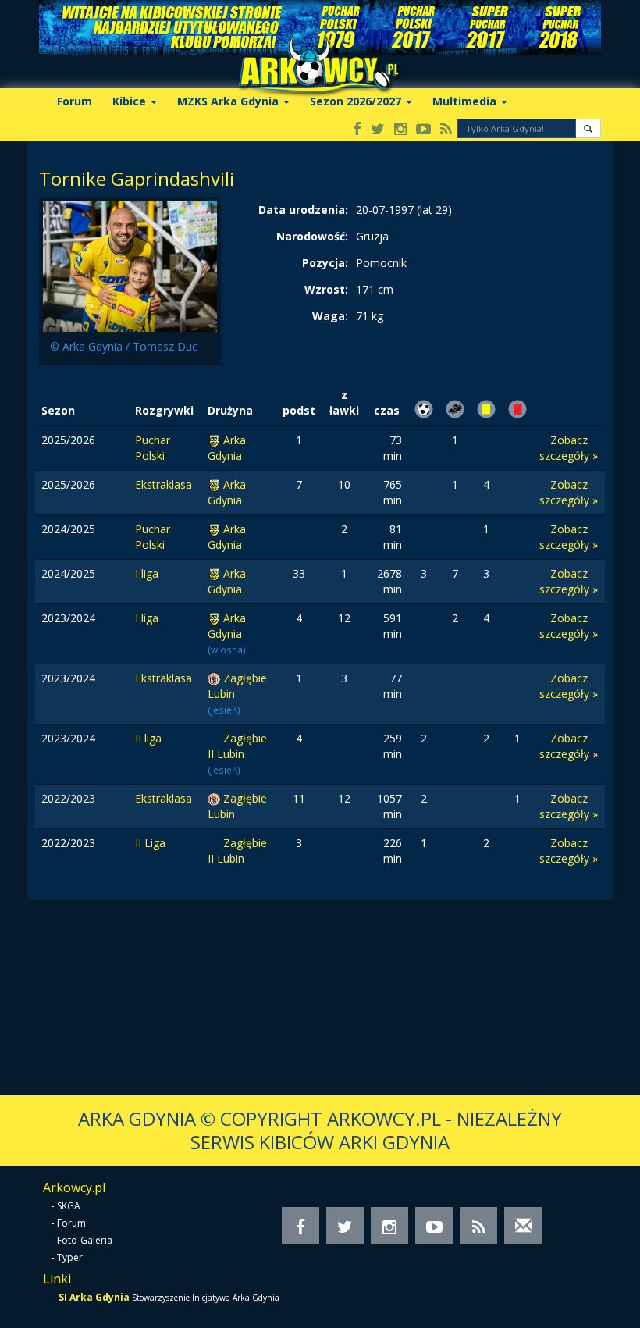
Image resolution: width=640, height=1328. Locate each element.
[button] (588, 128)
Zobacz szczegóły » (568, 448)
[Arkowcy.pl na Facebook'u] (357, 130)
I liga (146, 573)
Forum (74, 101)
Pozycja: (325, 262)
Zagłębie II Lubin (237, 746)
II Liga (150, 842)
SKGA (68, 1205)
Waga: (330, 315)
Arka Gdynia (227, 448)
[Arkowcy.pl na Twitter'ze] (377, 130)
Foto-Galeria (84, 1240)
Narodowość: (312, 236)
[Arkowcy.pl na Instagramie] (400, 130)
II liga (148, 738)
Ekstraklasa (163, 484)
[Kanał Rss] (446, 130)
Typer (70, 1257)
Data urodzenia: (303, 209)
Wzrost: (326, 289)
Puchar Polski (152, 448)
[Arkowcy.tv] (423, 130)
